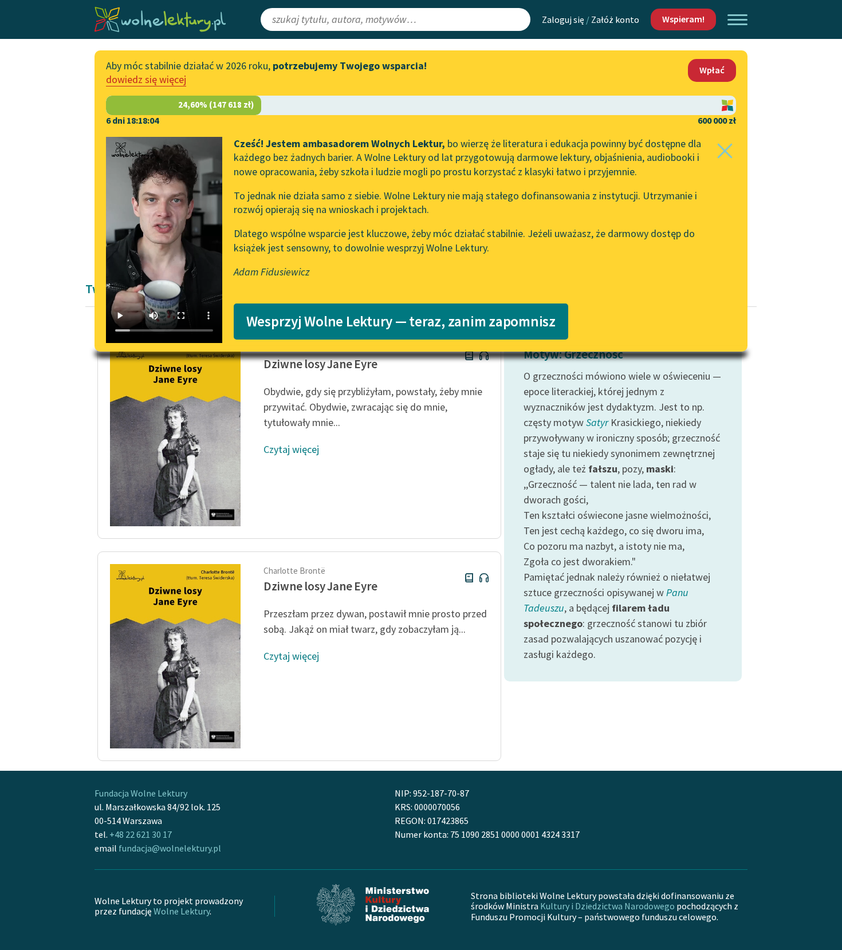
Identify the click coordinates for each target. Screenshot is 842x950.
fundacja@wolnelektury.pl (170, 848)
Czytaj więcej (291, 449)
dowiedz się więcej (146, 79)
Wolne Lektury (182, 911)
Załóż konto (615, 19)
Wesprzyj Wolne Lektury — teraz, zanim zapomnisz (401, 321)
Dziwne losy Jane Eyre (320, 364)
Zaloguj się (563, 19)
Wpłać (712, 70)
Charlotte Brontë (294, 570)
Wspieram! (683, 19)
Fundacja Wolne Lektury (141, 793)
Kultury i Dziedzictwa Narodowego (607, 906)
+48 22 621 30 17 (140, 834)
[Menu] (737, 19)
